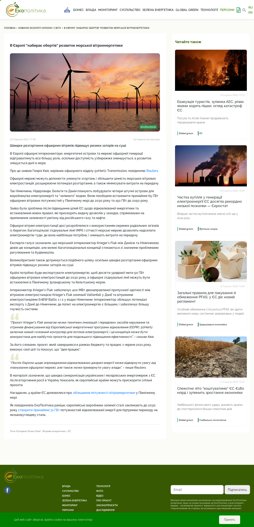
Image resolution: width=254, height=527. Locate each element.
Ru (250, 7)
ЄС (69, 431)
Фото (99, 491)
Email (178, 489)
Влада (91, 10)
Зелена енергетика (158, 10)
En (250, 12)
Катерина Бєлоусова (146, 139)
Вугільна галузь (208, 229)
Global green (187, 10)
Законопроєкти (107, 505)
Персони (227, 10)
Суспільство (130, 10)
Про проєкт (104, 500)
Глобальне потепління (212, 420)
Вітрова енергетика (54, 431)
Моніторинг (108, 10)
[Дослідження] (238, 10)
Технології (209, 10)
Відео (99, 495)
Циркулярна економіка (213, 324)
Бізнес (78, 10)
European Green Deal (28, 431)
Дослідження (105, 510)
